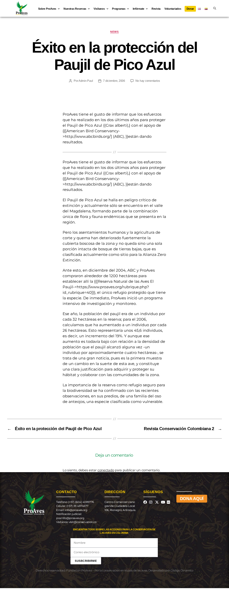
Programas (118, 8)
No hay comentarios (147, 80)
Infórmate (138, 8)
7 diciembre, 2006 (114, 80)
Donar (190, 8)
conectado (106, 470)
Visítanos (99, 8)
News (114, 31)
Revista (156, 8)
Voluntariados (172, 8)
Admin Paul (86, 80)
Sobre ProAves (47, 8)
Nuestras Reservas (75, 8)
